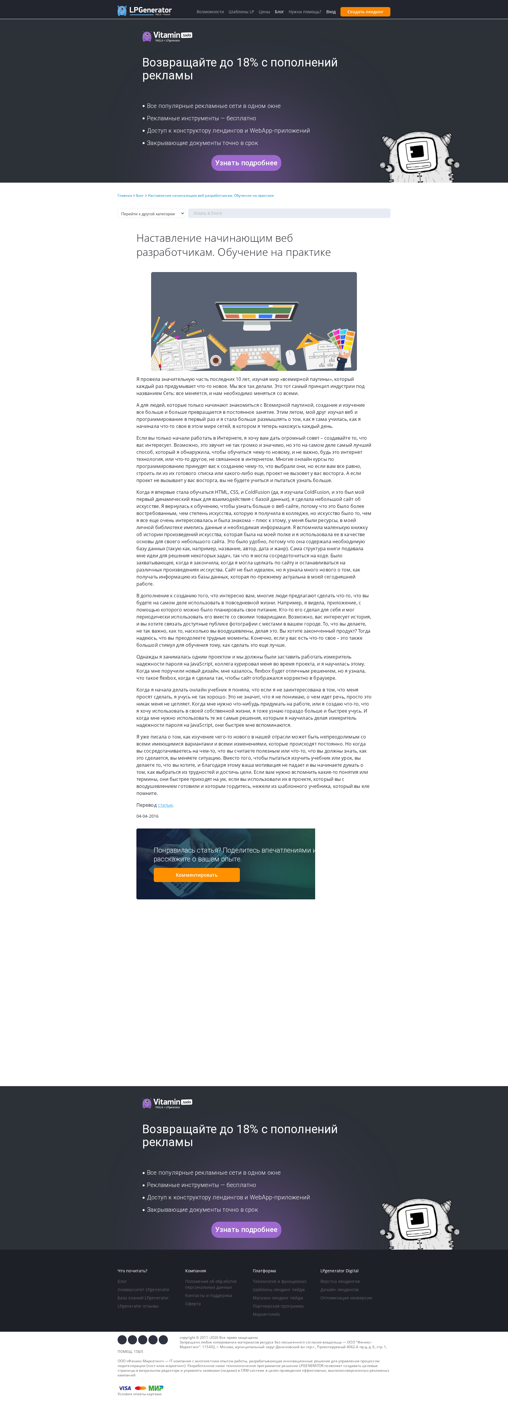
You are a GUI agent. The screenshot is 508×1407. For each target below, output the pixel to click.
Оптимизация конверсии (346, 1298)
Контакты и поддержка (208, 1295)
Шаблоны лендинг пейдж (279, 1289)
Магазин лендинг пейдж (278, 1298)
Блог (122, 1281)
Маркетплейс (266, 1314)
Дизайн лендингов (339, 1289)
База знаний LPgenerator (143, 1298)
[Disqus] (254, 1003)
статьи (165, 805)
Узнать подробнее (246, 163)
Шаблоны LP (241, 11)
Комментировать (197, 875)
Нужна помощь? (305, 11)
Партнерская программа (278, 1306)
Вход (331, 11)
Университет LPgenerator (144, 1289)
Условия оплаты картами (140, 1393)
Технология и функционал (279, 1281)
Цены (264, 11)
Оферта (193, 1303)
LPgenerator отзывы (138, 1306)
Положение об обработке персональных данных (211, 1284)
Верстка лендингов (340, 1281)
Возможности (210, 11)
